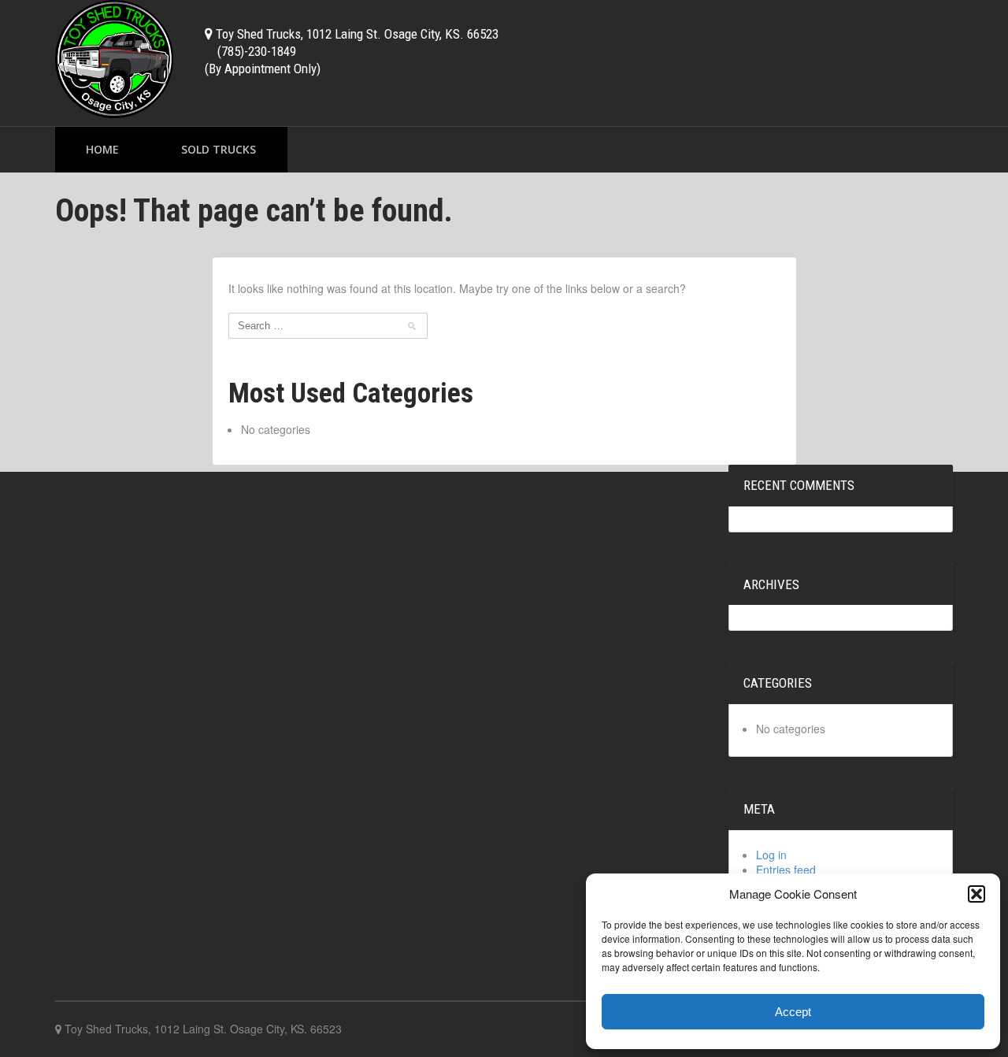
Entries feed (786, 869)
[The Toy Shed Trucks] (114, 57)
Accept (793, 1011)
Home (102, 149)
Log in (771, 854)
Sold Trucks (218, 149)
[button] (976, 894)
